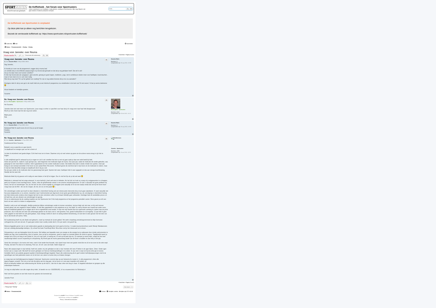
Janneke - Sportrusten (117, 148)
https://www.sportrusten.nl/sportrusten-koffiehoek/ (64, 34)
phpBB (62, 295)
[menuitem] (15, 43)
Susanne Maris (115, 59)
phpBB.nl (75, 297)
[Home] (16, 8)
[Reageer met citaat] (106, 59)
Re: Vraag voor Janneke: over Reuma (19, 99)
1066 (118, 151)
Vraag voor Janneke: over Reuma (20, 52)
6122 (118, 112)
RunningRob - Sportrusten (118, 109)
